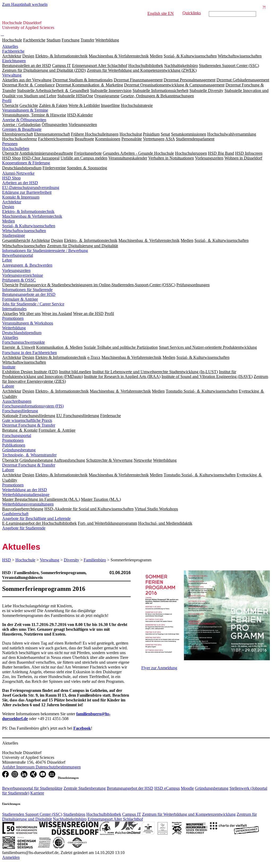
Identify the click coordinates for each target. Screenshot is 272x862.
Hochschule (12, 40)
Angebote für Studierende (23, 528)
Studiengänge (13, 235)
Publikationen (13, 445)
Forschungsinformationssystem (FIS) (33, 406)
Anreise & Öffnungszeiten (24, 119)
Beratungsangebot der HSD (130, 788)
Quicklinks (191, 13)
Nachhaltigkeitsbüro (70, 819)
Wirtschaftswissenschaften (24, 230)
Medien (8, 221)
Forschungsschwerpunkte (23, 342)
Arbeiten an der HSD (20, 182)
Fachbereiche (34, 40)
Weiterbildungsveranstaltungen (28, 504)
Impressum (26, 767)
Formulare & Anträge (20, 299)
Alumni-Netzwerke (18, 173)
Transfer (87, 40)
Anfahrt (9, 767)
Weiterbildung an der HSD (24, 489)
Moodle (187, 788)
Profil (6, 100)
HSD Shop (11, 178)
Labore (8, 386)
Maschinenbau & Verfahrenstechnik (32, 216)
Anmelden (11, 857)
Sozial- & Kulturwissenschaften (28, 226)
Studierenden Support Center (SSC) (32, 814)
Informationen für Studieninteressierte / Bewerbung (45, 250)
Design (8, 206)
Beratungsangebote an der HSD (29, 294)
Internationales (14, 308)
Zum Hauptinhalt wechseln (25, 4)
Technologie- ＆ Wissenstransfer (29, 455)
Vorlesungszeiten (16, 270)
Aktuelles (10, 46)
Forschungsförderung (20, 411)
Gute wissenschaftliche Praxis (27, 420)
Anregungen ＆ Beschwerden (27, 265)
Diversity (71, 560)
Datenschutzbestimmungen (58, 767)
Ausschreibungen (16, 401)
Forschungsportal (16, 435)
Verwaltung (12, 75)
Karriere (37, 793)
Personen (10, 143)
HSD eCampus (167, 788)
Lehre (7, 260)
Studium (53, 40)
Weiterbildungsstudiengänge (25, 494)
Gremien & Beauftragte (21, 129)
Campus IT (131, 814)
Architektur (11, 202)
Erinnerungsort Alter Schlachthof (115, 819)
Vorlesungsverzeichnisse (22, 275)
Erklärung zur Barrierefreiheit (27, 192)
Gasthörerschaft (15, 513)
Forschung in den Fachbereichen (29, 352)
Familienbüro (95, 560)
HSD (6, 560)
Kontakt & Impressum (20, 197)
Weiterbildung (107, 40)
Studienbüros (74, 814)
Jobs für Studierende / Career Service (33, 304)
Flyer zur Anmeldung (159, 668)
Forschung (70, 40)
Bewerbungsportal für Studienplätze (32, 788)
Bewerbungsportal (17, 255)
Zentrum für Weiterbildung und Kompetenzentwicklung (189, 814)
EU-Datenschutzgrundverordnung (30, 187)
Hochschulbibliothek (103, 814)
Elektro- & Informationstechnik (28, 211)
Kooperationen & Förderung (26, 163)
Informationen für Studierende (27, 289)
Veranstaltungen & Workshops (27, 323)
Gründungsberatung (19, 450)
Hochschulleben (15, 148)
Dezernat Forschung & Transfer (28, 425)
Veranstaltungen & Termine (25, 110)
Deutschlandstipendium (21, 332)
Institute (8, 367)
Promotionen (13, 318)
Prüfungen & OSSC (19, 280)
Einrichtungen (14, 60)
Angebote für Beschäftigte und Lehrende (36, 518)
